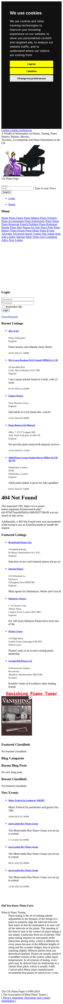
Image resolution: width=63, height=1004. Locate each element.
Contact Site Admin (44, 233)
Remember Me (13, 306)
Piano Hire (16, 227)
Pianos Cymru (15, 631)
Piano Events (47, 230)
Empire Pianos (15, 395)
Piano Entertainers (34, 221)
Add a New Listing (12, 240)
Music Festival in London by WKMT (26, 800)
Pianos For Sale (31, 227)
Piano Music (32, 230)
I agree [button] (31, 63)
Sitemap (20, 236)
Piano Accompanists (12, 221)
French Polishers (29, 224)
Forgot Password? (9, 316)
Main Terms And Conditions (41, 236)
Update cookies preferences (16, 130)
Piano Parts (47, 227)
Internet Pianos (15, 568)
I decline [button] (32, 71)
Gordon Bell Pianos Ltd (20, 661)
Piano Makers (31, 217)
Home (11, 204)
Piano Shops (52, 221)
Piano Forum (17, 230)
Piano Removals (10, 224)
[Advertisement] (31, 101)
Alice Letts (13, 331)
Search (6, 192)
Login (11, 198)
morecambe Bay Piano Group (23, 823)
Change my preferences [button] (31, 78)
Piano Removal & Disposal (21, 425)
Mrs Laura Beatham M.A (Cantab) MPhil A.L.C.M (33, 360)
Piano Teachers (48, 217)
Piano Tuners (16, 217)
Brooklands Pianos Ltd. (20, 542)
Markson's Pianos (17, 598)
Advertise (6, 233)
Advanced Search (22, 233)
